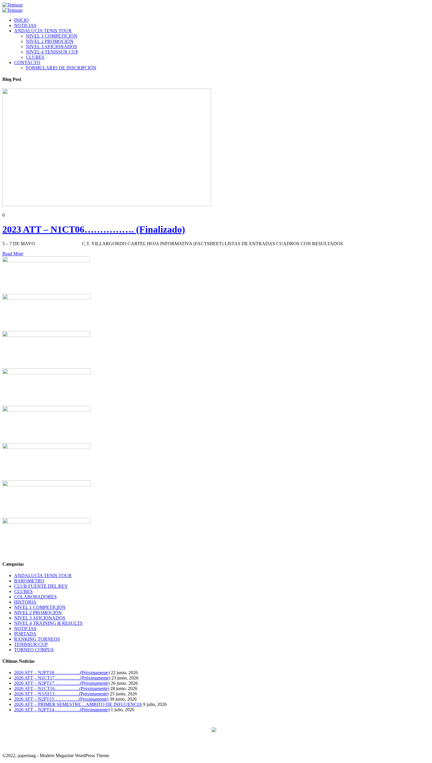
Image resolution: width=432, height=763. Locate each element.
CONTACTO (27, 62)
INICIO (21, 20)
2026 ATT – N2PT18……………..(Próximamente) (62, 672)
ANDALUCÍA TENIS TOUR (43, 30)
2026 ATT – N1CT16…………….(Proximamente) (61, 688)
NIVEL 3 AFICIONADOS (51, 46)
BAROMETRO (29, 580)
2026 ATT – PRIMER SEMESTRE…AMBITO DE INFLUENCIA (78, 704)
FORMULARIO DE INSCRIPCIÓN (61, 67)
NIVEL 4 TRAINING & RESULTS (48, 623)
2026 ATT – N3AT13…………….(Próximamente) (61, 693)
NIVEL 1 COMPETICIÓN (51, 36)
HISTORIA (25, 602)
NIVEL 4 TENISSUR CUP (52, 51)
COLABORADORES (35, 596)
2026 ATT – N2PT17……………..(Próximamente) (62, 683)
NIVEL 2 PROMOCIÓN (49, 41)
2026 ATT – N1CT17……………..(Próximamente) (62, 677)
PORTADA (25, 633)
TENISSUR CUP (31, 644)
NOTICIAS (25, 25)
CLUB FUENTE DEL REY (41, 586)
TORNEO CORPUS (34, 649)
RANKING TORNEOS (37, 639)
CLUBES (35, 57)
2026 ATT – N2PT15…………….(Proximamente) (61, 699)
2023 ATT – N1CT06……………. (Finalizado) (93, 229)
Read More (12, 253)
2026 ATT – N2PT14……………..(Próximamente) (62, 709)
